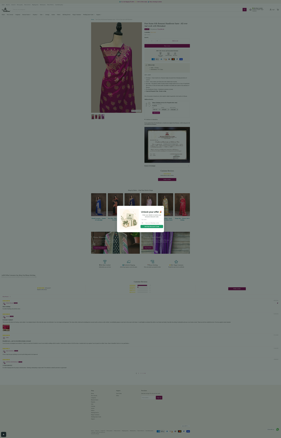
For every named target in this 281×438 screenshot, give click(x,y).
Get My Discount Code (152, 226)
